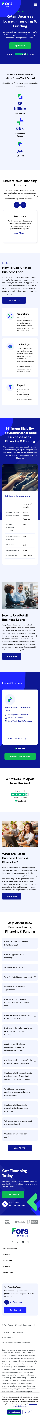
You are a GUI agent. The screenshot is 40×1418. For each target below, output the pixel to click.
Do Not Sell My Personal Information (16, 1342)
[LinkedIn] (23, 1244)
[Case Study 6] (22, 748)
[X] (17, 1244)
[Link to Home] (7, 4)
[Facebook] (12, 1244)
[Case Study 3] (18, 748)
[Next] (23, 205)
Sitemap (5, 1332)
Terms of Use (18, 1332)
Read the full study (17, 738)
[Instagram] (28, 1244)
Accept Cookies (14, 1412)
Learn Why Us (14, 300)
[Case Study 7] (23, 748)
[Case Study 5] (20, 748)
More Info (27, 1412)
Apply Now (20, 45)
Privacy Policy (7, 1337)
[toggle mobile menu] (34, 4)
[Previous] (17, 205)
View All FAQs (20, 1148)
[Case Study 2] (16, 748)
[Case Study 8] (24, 748)
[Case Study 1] (15, 748)
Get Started (13, 1194)
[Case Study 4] (19, 748)
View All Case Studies (20, 756)
